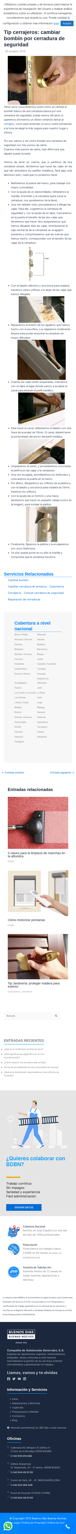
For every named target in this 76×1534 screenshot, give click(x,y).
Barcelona (42, 649)
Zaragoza (19, 741)
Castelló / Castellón (46, 663)
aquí (56, 23)
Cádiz (40, 659)
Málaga (41, 707)
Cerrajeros (14, 593)
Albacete (41, 634)
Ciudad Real (20, 668)
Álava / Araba (21, 634)
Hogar (11, 861)
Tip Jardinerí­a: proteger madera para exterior (34, 984)
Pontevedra (20, 722)
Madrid (17, 707)
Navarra (41, 712)
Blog (14, 1420)
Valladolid (42, 736)
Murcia (17, 712)
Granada (41, 673)
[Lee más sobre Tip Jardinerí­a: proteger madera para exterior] (38, 956)
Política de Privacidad (33, 1522)
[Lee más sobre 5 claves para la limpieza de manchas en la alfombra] (38, 822)
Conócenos (18, 1416)
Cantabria (19, 663)
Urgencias (17, 1407)
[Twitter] (14, 1378)
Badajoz (41, 644)
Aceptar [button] (67, 23)
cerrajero (9, 123)
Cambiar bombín (18, 580)
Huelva (18, 687)
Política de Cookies (58, 1522)
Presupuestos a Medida (25, 1411)
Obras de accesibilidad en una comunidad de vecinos (31, 1067)
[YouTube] (19, 1378)
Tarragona (42, 726)
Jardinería (27, 991)
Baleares (18, 649)
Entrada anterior (13, 772)
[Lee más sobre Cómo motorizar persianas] (38, 892)
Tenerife (18, 731)
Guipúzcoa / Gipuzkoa (43, 680)
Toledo (40, 731)
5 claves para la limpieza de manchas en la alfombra (36, 854)
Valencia (18, 736)
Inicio (15, 1399)
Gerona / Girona (22, 673)
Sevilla (17, 726)
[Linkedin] (24, 1378)
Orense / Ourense (23, 717)
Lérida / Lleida (21, 702)
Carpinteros (56, 586)
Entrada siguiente (62, 772)
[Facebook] (8, 1378)
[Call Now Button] (67, 1526)
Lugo (39, 702)
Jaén (39, 687)
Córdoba (41, 668)
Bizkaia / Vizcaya (23, 654)
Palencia (41, 717)
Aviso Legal (13, 1522)
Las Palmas (20, 697)
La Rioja (41, 692)
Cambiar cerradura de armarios (27, 586)
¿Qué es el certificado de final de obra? (23, 1049)
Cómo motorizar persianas (26, 920)
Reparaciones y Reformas (26, 1403)
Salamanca (42, 722)
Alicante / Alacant (23, 639)
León (39, 697)
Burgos (40, 654)
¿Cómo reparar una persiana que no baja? (25, 1062)
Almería (41, 639)
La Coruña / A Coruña (25, 692)
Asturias (18, 644)
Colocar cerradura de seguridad (44, 593)
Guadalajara (20, 682)
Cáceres (18, 659)
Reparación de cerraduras (24, 599)
